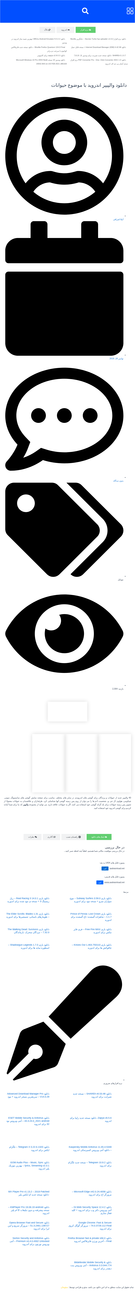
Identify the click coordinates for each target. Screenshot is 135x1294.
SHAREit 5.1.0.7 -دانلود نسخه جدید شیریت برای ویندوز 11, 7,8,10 (100, 55)
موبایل (120, 579)
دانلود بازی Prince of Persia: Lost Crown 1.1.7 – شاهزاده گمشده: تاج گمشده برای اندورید (91, 917)
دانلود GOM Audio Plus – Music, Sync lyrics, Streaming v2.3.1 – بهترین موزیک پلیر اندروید (29, 1165)
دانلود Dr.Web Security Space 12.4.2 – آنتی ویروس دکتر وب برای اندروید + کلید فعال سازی (92, 1210)
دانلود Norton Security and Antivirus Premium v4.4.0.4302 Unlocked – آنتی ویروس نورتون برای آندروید (29, 1241)
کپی (105, 868)
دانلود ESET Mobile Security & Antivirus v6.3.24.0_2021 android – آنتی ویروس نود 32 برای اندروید (27, 1121)
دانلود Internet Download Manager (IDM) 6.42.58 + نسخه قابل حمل (98, 47)
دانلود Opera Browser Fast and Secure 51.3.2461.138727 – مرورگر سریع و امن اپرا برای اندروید (28, 1225)
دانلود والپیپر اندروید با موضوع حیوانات (89, 85)
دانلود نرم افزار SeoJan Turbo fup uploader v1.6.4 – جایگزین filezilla (98, 39)
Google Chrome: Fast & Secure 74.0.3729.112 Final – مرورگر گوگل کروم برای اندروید (90, 1225)
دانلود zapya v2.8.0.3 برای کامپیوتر (51, 55)
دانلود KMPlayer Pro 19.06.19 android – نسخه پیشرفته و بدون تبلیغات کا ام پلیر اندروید (28, 1210)
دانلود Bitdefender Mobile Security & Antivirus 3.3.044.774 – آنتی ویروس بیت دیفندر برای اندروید (91, 1265)
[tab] (86, 30)
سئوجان (64, 1287)
